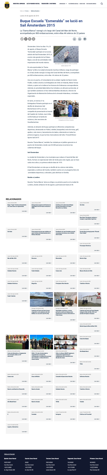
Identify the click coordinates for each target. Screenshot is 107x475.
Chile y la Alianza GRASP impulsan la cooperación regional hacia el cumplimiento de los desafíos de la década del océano (65, 355)
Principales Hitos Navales (62, 283)
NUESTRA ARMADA (19, 4)
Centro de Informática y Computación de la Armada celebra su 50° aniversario (17, 354)
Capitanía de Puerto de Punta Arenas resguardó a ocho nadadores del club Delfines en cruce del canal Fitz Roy (41, 312)
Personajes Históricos (85, 245)
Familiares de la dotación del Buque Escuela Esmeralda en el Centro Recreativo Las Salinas (64, 206)
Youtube (82, 401)
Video (81, 364)
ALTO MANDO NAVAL (33, 4)
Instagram (58, 414)
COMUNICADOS (62, 3)
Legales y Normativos (13, 427)
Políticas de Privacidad (85, 414)
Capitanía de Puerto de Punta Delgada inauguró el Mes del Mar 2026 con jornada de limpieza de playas (89, 312)
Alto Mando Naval (84, 351)
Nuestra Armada (36, 389)
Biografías (34, 283)
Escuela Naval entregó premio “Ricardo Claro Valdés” (89, 232)
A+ (80, 39)
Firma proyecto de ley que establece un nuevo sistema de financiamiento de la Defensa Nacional (41, 233)
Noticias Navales (35, 11)
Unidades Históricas (13, 283)
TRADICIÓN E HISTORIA (48, 4)
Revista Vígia (83, 258)
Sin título (82, 205)
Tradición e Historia (85, 283)
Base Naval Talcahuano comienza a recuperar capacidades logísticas (88, 218)
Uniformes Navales (84, 376)
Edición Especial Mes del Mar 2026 (88, 326)
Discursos (34, 258)
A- (74, 39)
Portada (27, 11)
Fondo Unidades (35, 271)
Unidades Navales (12, 271)
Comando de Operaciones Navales (64, 376)
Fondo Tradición (11, 296)
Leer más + (24, 211)
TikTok (57, 401)
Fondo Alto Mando (84, 338)
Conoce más (59, 271)
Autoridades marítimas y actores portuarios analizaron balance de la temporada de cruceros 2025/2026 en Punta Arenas (65, 313)
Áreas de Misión (36, 376)
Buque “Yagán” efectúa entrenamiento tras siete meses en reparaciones (17, 205)
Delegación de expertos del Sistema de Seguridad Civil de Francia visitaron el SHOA (41, 206)
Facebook (34, 414)
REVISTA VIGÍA (82, 3)
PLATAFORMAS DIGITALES (73, 3)
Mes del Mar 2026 (12, 258)
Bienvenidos (59, 258)
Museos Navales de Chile (86, 271)
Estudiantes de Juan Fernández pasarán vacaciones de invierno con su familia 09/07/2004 (65, 233)
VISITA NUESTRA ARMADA (91, 3)
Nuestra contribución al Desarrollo (16, 389)
